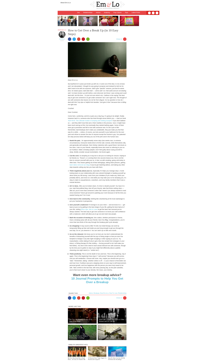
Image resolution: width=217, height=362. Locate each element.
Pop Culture (117, 12)
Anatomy (107, 12)
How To (111, 293)
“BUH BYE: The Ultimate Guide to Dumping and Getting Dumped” (90, 120)
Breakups (96, 293)
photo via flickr (122, 76)
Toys (126, 12)
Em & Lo (62, 39)
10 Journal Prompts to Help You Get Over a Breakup (97, 280)
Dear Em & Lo (62, 30)
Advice (91, 293)
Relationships (122, 293)
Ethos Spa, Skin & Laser (89, 209)
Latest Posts (136, 12)
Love (116, 293)
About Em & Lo (65, 2)
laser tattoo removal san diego (80, 165)
